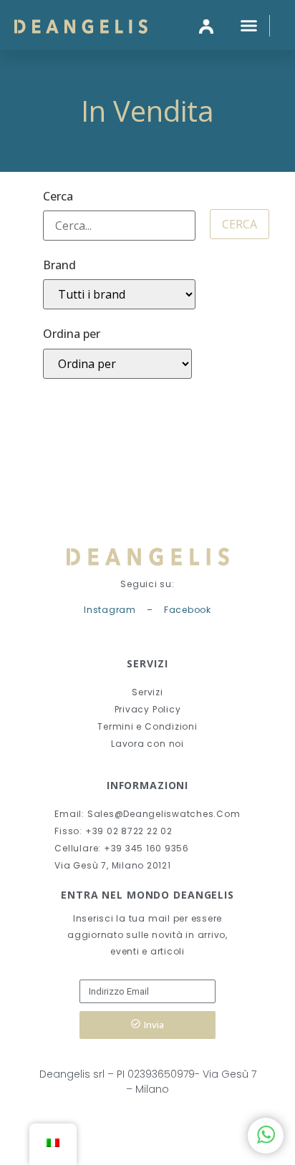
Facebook (187, 610)
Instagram (110, 610)
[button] (249, 25)
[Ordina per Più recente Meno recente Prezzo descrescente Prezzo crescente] (117, 364)
